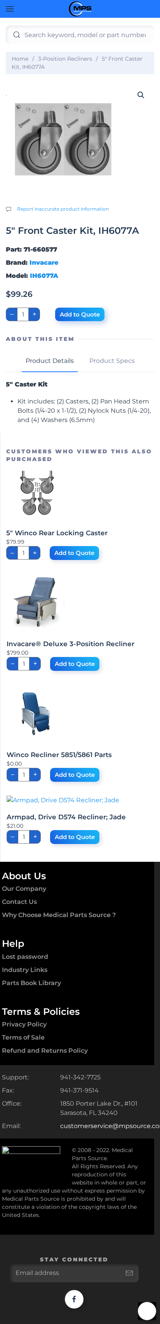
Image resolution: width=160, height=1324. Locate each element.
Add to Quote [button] (74, 552)
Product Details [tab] (50, 360)
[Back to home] (80, 9)
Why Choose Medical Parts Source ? (59, 915)
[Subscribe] (129, 1273)
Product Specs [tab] (112, 360)
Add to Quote (80, 314)
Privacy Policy (24, 1024)
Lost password (25, 956)
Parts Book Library (31, 983)
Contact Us (19, 901)
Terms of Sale (23, 1037)
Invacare (44, 262)
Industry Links (24, 969)
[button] (10, 9)
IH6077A (44, 275)
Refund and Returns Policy (45, 1050)
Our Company (24, 888)
